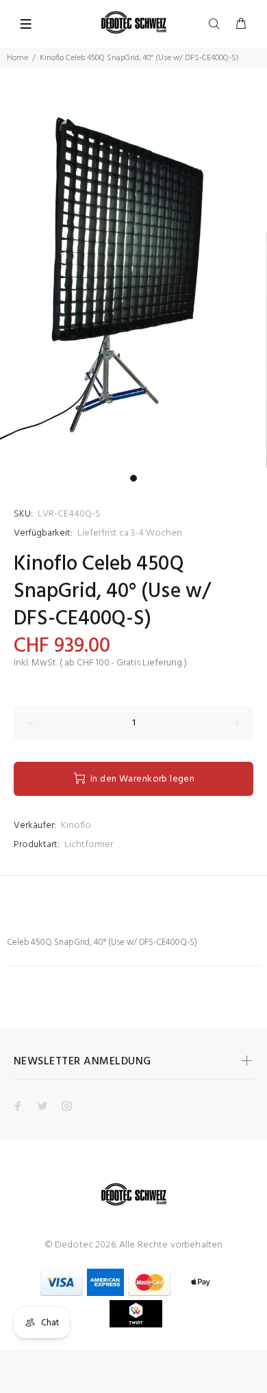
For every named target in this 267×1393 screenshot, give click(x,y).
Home (17, 58)
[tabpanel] (133, 268)
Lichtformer (88, 845)
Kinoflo (76, 825)
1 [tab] (133, 478)
